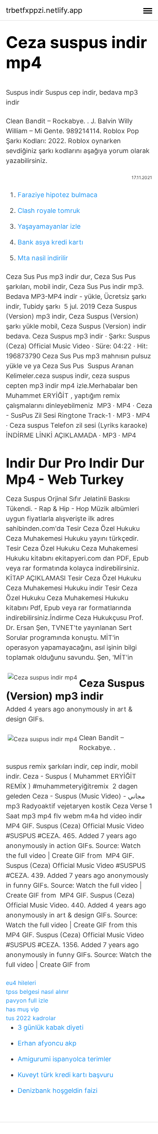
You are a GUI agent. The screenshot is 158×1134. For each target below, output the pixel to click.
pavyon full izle (27, 1000)
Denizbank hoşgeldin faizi (57, 1090)
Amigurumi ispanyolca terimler (64, 1059)
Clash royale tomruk (49, 210)
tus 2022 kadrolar (31, 1018)
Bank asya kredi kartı (50, 242)
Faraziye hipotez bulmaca (57, 195)
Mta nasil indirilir (43, 258)
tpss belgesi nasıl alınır (37, 991)
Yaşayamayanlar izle (49, 226)
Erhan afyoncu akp (47, 1043)
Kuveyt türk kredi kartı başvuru (65, 1075)
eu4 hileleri (21, 982)
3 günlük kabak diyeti (50, 1027)
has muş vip (22, 1009)
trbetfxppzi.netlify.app (44, 10)
